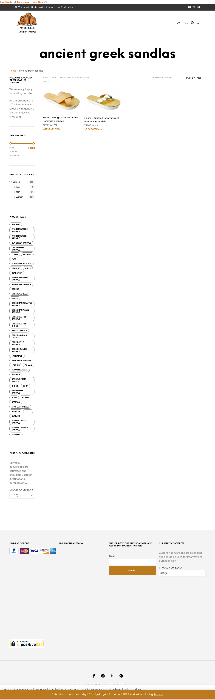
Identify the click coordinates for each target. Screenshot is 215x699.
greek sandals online (19, 336)
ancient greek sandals (19, 237)
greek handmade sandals (20, 311)
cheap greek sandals (18, 248)
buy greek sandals (21, 243)
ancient (16, 224)
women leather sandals (20, 428)
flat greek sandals (21, 264)
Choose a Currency (21, 490)
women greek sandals (19, 421)
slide (14, 397)
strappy (16, 411)
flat (14, 259)
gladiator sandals (21, 284)
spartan (16, 402)
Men (18, 192)
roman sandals (20, 370)
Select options (51, 129)
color (15, 254)
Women (19, 197)
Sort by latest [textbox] (194, 78)
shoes (15, 386)
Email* (112, 556)
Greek (15, 298)
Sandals (16, 182)
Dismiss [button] (158, 694)
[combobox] (190, 78)
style (28, 411)
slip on (25, 397)
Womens (16, 434)
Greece (15, 289)
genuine (16, 268)
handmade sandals (21, 360)
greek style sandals (18, 343)
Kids (18, 187)
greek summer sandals (19, 350)
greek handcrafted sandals (22, 304)
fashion (27, 254)
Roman (28, 365)
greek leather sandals (19, 318)
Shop (54, 77)
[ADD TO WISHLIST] (61, 107)
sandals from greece (19, 380)
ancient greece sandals (20, 230)
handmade (17, 356)
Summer (16, 416)
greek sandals (19, 330)
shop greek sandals (18, 391)
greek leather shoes (19, 325)
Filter (31, 148)
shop (25, 386)
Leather (16, 365)
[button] (178, 22)
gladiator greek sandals (20, 278)
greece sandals (20, 294)
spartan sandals (20, 407)
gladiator (17, 273)
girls (28, 268)
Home (12, 70)
